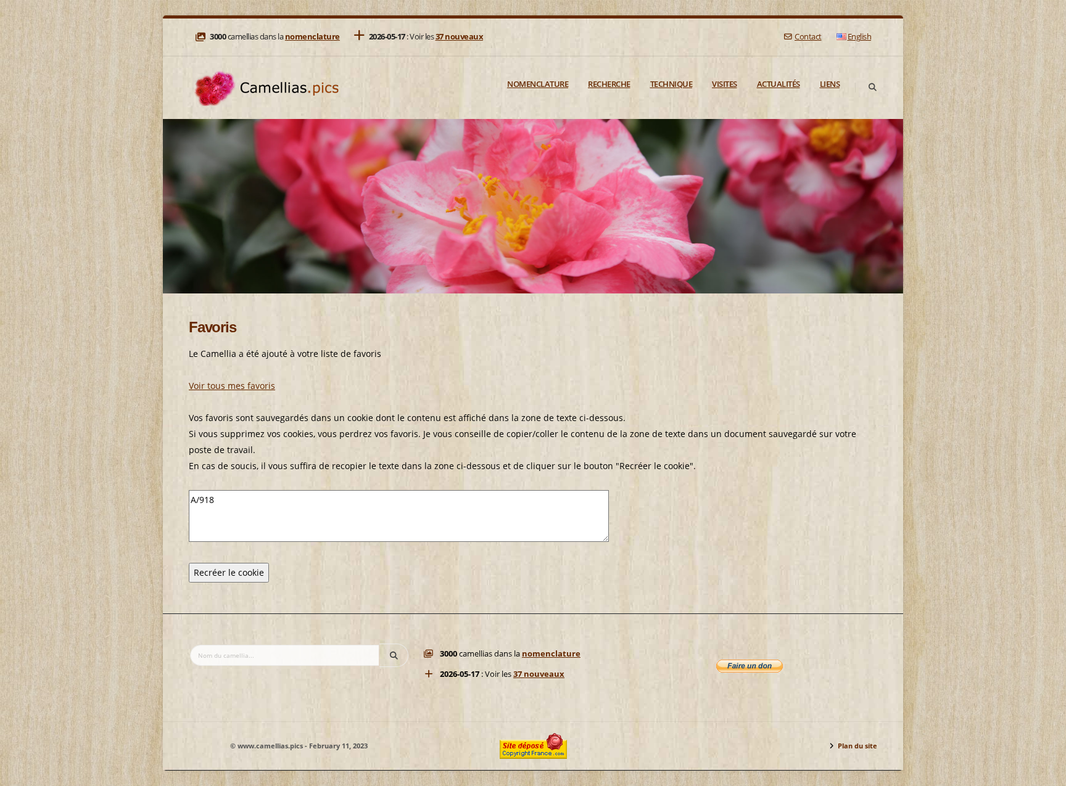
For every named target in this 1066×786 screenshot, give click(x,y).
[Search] (872, 88)
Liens (830, 83)
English (860, 36)
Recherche (609, 83)
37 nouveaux (460, 36)
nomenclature (312, 36)
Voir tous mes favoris (232, 385)
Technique (671, 83)
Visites (724, 83)
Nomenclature (537, 83)
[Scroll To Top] (1044, 772)
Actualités (778, 83)
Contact (808, 36)
